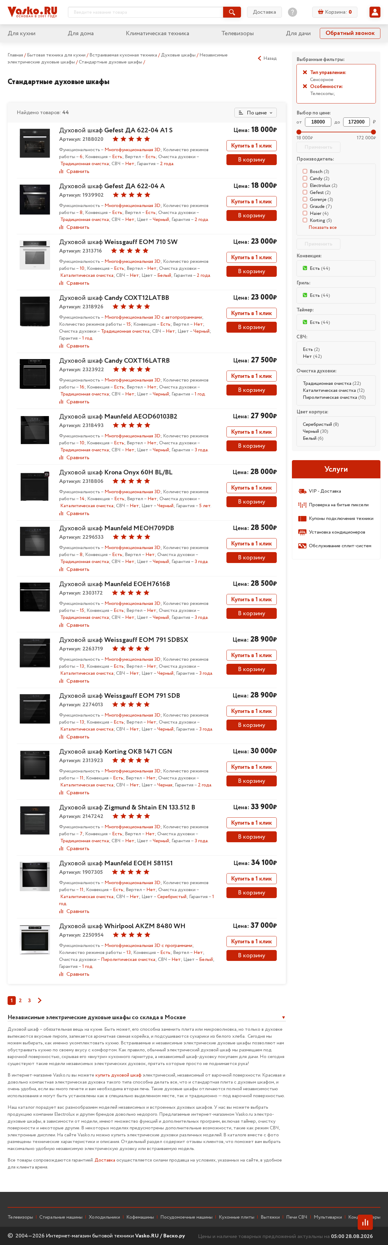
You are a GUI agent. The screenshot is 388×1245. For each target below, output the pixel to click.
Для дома (81, 33)
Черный (315, 431)
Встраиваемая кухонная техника (123, 55)
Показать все (323, 227)
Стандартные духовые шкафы (111, 62)
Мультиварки (328, 1217)
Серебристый (321, 424)
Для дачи (298, 33)
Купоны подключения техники (341, 518)
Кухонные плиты (236, 1217)
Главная (15, 55)
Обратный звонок (350, 33)
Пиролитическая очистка (334, 397)
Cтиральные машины (60, 1217)
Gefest (320, 192)
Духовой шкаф (116, 130)
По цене (256, 113)
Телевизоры (237, 33)
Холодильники (104, 1217)
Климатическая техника (157, 33)
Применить (318, 147)
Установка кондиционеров (337, 532)
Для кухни (21, 33)
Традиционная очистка (332, 383)
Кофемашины (140, 1217)
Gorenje (321, 199)
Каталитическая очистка (334, 390)
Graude (321, 206)
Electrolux (323, 185)
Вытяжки (270, 1217)
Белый (313, 438)
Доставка (264, 12)
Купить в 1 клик (251, 145)
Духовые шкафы (179, 55)
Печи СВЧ (296, 1217)
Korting (321, 220)
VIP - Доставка (325, 491)
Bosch (319, 172)
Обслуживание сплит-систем (340, 545)
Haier (319, 213)
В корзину (251, 159)
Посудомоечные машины (186, 1217)
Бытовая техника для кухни (57, 55)
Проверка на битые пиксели (339, 504)
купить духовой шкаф (118, 1075)
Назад (270, 58)
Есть (311, 349)
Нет (312, 356)
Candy (319, 178)
